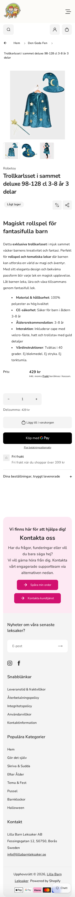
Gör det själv (17, 757)
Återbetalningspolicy (23, 697)
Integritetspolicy (19, 706)
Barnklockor (16, 799)
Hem (11, 749)
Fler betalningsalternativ (37, 447)
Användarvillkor (19, 714)
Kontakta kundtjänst (41, 598)
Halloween (15, 808)
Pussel (12, 791)
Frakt (45, 376)
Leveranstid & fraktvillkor (26, 689)
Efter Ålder (15, 774)
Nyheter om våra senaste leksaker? (31, 627)
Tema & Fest (16, 782)
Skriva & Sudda (18, 766)
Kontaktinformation (22, 722)
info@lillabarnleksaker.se (26, 854)
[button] (11, 150)
